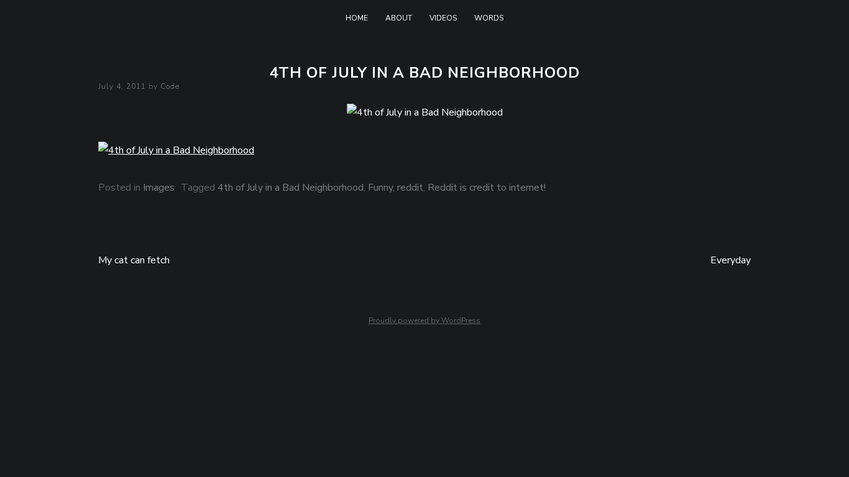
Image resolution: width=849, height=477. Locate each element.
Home (357, 18)
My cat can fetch (134, 260)
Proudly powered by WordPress (424, 320)
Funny (380, 187)
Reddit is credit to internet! (487, 187)
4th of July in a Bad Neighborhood (291, 187)
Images (159, 187)
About (398, 18)
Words (488, 18)
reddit (410, 187)
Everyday (730, 260)
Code (170, 86)
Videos (443, 18)
